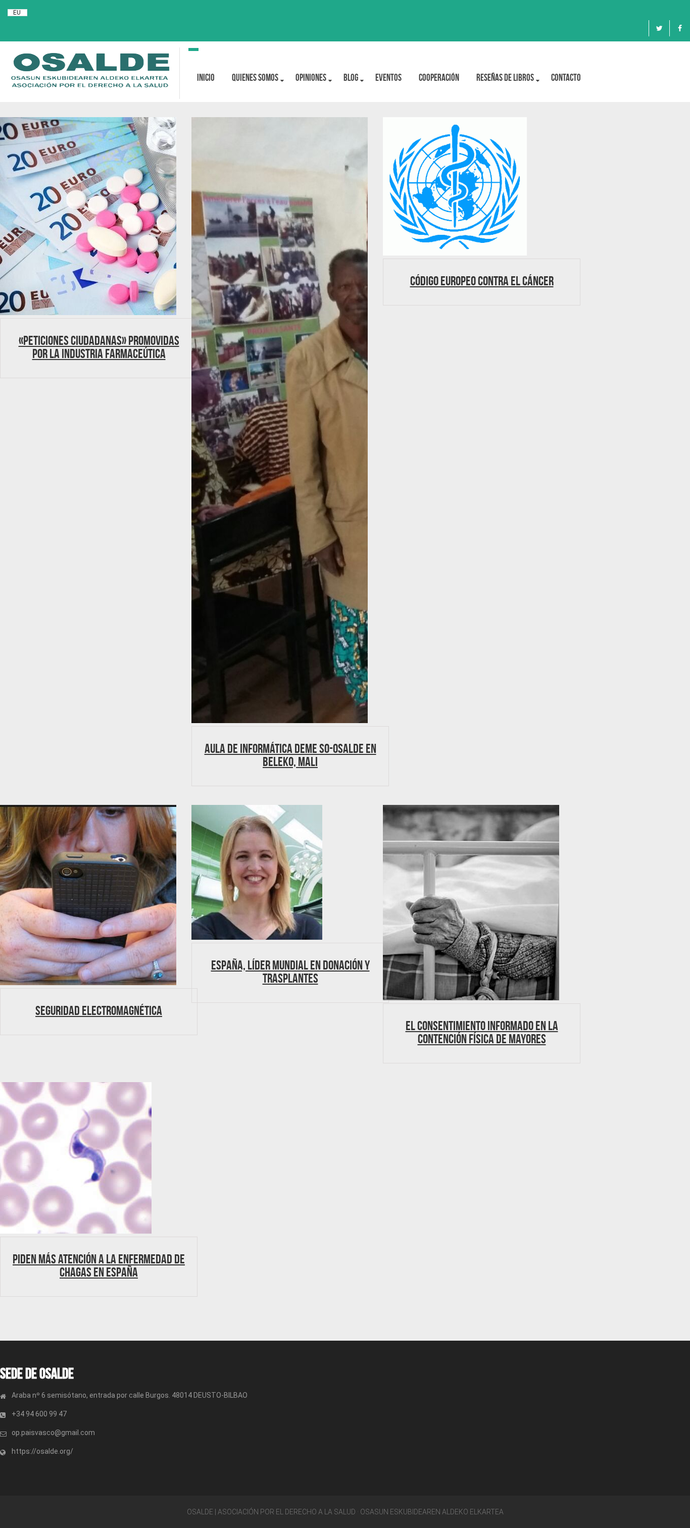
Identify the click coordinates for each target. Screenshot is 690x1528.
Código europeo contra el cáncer (482, 281)
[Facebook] (680, 28)
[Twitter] (659, 28)
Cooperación (439, 77)
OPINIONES (310, 77)
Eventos (388, 77)
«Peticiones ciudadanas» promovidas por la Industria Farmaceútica (99, 347)
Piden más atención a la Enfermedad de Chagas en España (99, 1265)
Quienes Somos (255, 77)
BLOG (350, 77)
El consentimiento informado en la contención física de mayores (482, 1032)
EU (17, 12)
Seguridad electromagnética (98, 1010)
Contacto (566, 77)
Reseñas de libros (505, 77)
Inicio (206, 77)
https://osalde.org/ (42, 1451)
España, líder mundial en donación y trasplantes (290, 971)
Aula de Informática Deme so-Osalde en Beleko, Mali (290, 755)
